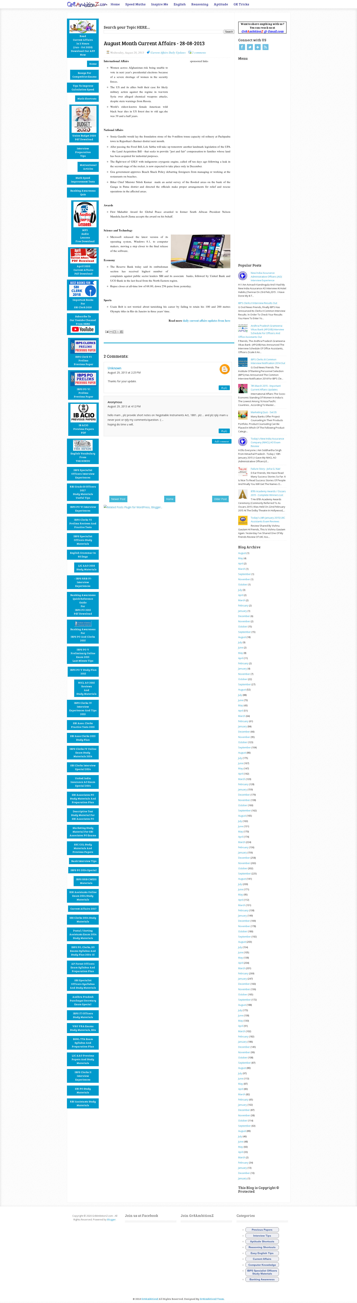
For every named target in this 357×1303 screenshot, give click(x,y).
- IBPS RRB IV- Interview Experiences (83, 582)
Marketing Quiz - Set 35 (264, 412)
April (240, 563)
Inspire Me (159, 4)
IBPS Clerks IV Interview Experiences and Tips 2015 (83, 708)
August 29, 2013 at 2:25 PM (124, 372)
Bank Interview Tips (84, 861)
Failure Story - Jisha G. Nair (265, 468)
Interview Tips (262, 1235)
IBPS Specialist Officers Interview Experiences (82, 473)
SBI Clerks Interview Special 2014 (83, 767)
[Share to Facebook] (121, 332)
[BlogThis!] (114, 332)
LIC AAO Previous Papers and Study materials (83, 1059)
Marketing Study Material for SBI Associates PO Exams (83, 831)
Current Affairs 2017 (83, 908)
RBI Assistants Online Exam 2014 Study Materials (83, 895)
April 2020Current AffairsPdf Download (83, 269)
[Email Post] (106, 331)
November (244, 579)
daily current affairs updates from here (206, 320)
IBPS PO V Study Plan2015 (83, 671)
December (244, 616)
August (242, 553)
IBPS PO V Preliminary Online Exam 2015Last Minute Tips (83, 655)
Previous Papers (262, 1229)
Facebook (242, 47)
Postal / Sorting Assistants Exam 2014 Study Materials (83, 934)
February (243, 605)
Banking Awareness (262, 1279)
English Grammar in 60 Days (83, 554)
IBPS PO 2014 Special (83, 870)
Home (115, 4)
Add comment (222, 441)
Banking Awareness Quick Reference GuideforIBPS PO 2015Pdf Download (83, 604)
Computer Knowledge (262, 1264)
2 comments (199, 52)
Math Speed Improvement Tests (83, 179)
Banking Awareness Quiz (83, 192)
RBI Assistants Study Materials (83, 1103)
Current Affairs (262, 1258)
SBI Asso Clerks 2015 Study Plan (83, 737)
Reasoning (199, 4)
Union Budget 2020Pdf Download (84, 137)
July (240, 590)
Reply (224, 388)
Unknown (114, 368)
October (242, 584)
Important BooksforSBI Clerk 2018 (83, 303)
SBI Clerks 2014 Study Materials (83, 919)
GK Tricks (241, 4)
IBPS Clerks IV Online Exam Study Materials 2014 (83, 752)
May (240, 558)
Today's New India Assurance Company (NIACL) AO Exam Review (267, 442)
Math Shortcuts (87, 98)
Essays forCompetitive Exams (84, 74)
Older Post (220, 499)
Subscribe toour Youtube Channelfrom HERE (83, 320)
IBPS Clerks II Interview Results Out (257, 303)
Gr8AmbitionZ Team (212, 1299)
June (240, 647)
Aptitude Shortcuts (262, 1241)
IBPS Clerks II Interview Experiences (83, 1075)
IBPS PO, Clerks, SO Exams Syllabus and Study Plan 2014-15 (83, 950)
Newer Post (118, 499)
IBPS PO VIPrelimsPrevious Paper (83, 392)
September (244, 574)
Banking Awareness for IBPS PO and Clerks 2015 (83, 634)
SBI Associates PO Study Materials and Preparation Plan (83, 798)
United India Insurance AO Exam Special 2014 (82, 781)
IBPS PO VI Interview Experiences (83, 508)
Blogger (111, 1219)
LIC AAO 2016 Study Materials (86, 567)
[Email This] (111, 332)
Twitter (250, 47)
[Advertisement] (147, 17)
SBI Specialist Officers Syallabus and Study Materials (83, 983)
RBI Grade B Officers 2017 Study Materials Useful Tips (83, 492)
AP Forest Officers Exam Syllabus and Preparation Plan (83, 967)
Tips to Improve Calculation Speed (83, 87)
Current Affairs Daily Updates (168, 52)
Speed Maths (135, 4)
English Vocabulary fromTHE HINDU (83, 457)
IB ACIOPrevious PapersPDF (83, 428)
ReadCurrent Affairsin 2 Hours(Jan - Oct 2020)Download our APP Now (83, 45)
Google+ (258, 47)
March (241, 568)
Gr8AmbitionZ (150, 1299)
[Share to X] (118, 332)
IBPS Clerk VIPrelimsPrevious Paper (83, 360)
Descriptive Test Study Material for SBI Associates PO (83, 815)
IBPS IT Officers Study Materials (83, 1015)
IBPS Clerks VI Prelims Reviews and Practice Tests (82, 523)
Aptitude (221, 4)
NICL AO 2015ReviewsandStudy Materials (86, 688)
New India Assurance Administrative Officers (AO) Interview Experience (266, 276)
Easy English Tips (262, 1253)
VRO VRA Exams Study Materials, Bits (83, 1028)
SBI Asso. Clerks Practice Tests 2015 (83, 725)
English (180, 4)
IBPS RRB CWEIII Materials (86, 881)
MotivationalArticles (88, 166)
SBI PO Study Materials (83, 1090)
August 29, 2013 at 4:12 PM (124, 406)
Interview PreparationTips (83, 152)
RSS (265, 47)
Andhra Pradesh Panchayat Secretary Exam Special (83, 1000)
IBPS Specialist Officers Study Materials (82, 539)
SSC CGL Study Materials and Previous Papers (83, 848)
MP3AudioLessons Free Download (85, 235)
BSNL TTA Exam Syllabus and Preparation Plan (83, 1042)
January (242, 611)
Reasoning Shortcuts (262, 1247)
